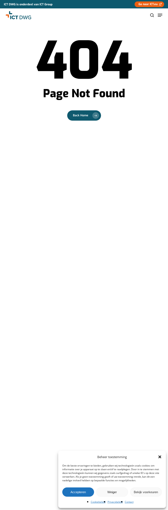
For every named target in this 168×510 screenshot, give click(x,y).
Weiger (112, 492)
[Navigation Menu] (160, 15)
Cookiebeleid (98, 502)
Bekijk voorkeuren (146, 492)
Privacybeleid (115, 502)
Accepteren (78, 492)
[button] (160, 457)
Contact (129, 502)
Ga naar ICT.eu (148, 4)
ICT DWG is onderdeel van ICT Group (28, 4)
